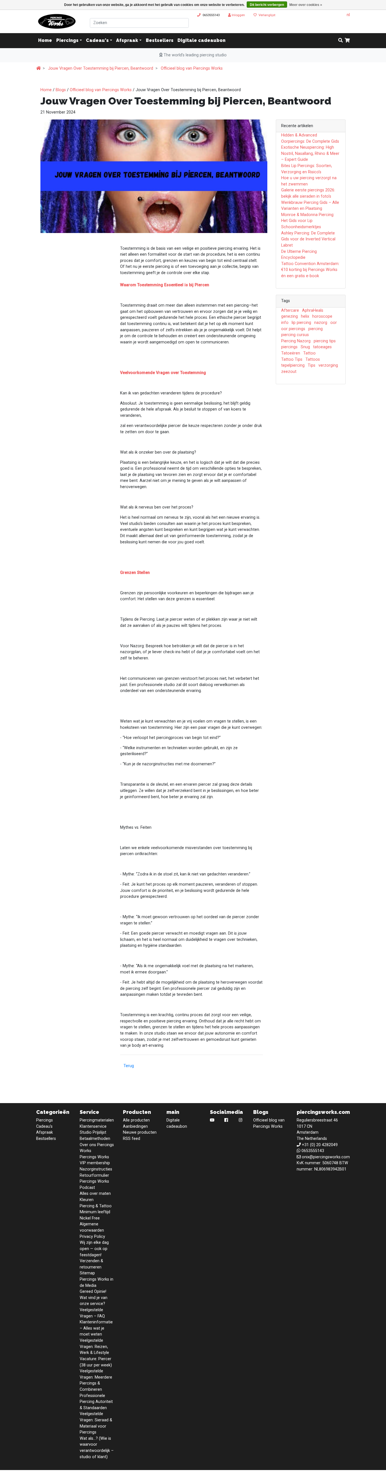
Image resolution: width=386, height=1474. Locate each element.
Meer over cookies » (305, 5)
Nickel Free (90, 1218)
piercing (315, 328)
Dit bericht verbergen (267, 5)
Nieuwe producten (140, 1132)
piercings (289, 347)
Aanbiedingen (135, 1126)
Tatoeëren (290, 353)
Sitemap (87, 1273)
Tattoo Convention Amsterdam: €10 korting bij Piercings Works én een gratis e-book (310, 269)
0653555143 (211, 15)
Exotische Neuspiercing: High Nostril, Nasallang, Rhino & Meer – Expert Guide (310, 153)
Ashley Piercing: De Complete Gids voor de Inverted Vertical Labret (308, 239)
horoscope (322, 316)
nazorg (320, 322)
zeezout (288, 371)
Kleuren (87, 1199)
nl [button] (348, 14)
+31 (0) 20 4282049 (320, 1144)
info (285, 322)
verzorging (328, 365)
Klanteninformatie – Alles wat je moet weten (96, 1328)
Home (46, 89)
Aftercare (290, 310)
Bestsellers (160, 40)
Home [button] (45, 40)
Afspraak (127, 40)
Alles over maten (95, 1193)
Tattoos (312, 359)
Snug (305, 347)
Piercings (67, 40)
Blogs (61, 89)
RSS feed (131, 1138)
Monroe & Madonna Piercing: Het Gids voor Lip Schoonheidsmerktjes (307, 220)
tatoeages (322, 347)
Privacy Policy (92, 1236)
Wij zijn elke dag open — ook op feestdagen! (94, 1248)
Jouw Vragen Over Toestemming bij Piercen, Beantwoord (100, 68)
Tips (311, 365)
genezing (289, 316)
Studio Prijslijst (93, 1132)
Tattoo (309, 353)
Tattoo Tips (291, 359)
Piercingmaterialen (97, 1120)
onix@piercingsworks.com (326, 1157)
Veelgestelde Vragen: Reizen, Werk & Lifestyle (94, 1346)
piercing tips (325, 341)
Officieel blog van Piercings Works (192, 68)
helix (305, 316)
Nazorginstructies (96, 1169)
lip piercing (301, 322)
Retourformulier (94, 1175)
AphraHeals (312, 310)
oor (333, 322)
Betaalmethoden (95, 1138)
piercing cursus (295, 334)
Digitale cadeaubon (201, 40)
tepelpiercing (293, 365)
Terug (128, 1065)
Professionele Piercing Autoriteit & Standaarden (96, 1401)
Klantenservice (93, 1126)
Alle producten (136, 1120)
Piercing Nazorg (296, 341)
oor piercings (293, 328)
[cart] (347, 40)
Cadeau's (97, 40)
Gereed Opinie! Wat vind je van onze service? (93, 1297)
